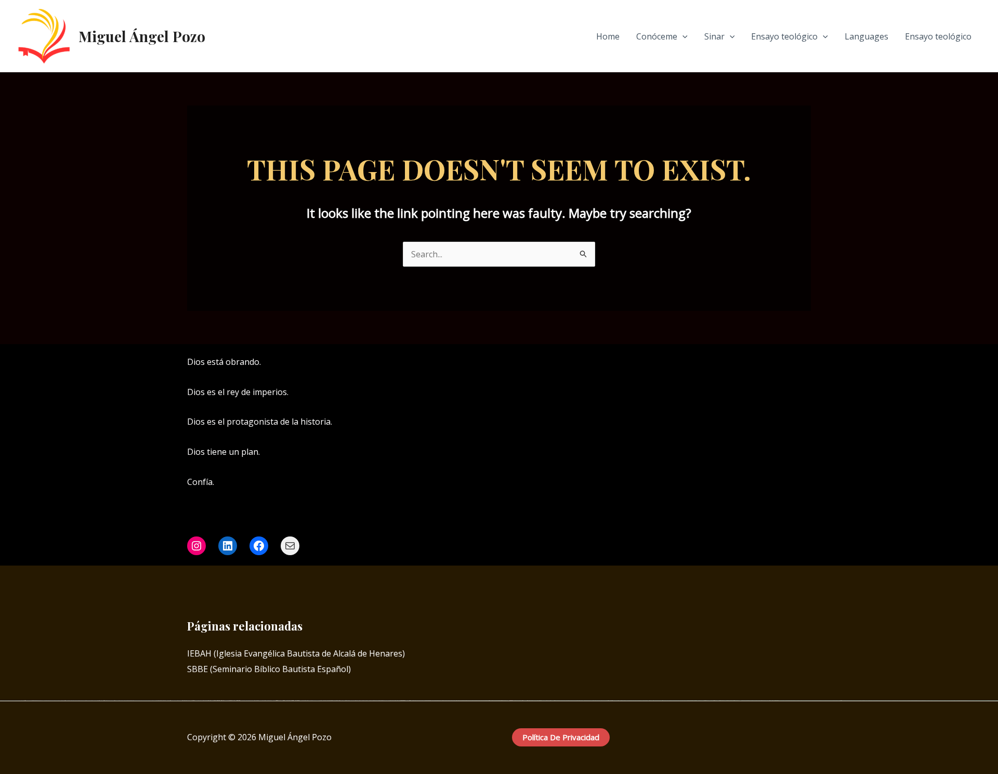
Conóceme (656, 36)
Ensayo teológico (784, 36)
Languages (866, 36)
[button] (682, 36)
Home (608, 36)
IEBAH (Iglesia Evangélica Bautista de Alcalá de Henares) (296, 653)
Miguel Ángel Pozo (141, 36)
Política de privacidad (560, 737)
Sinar (714, 36)
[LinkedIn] (806, 363)
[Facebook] (775, 363)
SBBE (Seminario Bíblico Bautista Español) (269, 669)
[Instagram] (790, 363)
